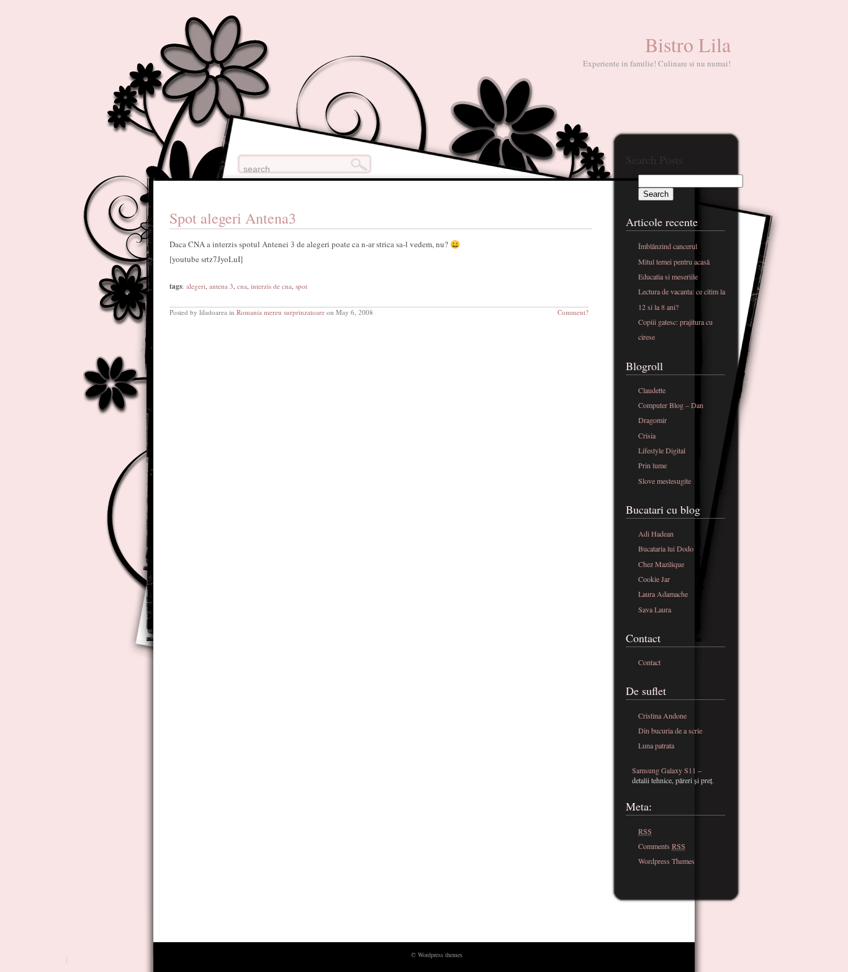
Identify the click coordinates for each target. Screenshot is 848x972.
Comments (661, 846)
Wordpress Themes (666, 861)
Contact (649, 662)
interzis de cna (271, 286)
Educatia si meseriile (668, 276)
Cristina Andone (662, 715)
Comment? (573, 312)
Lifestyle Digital (661, 450)
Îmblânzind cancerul (667, 246)
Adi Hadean (656, 533)
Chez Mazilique (661, 564)
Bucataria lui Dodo (665, 548)
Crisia (647, 435)
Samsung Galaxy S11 (664, 770)
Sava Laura (654, 609)
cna (242, 286)
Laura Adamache (663, 594)
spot (301, 286)
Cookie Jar (654, 579)
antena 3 (221, 286)
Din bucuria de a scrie (670, 730)
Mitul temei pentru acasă (674, 261)
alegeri (195, 286)
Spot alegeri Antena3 (232, 218)
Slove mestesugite (664, 481)
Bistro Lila (688, 44)
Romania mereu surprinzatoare (281, 312)
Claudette (651, 390)
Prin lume (652, 465)
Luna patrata (656, 745)
